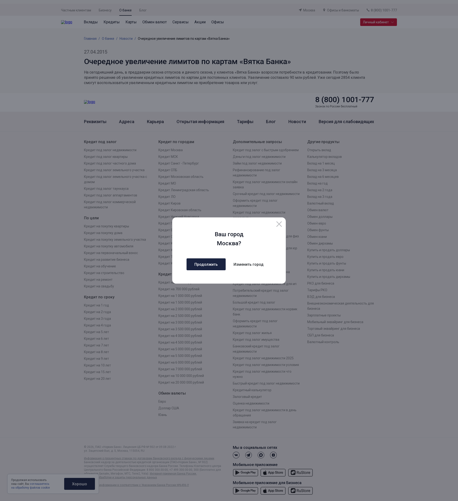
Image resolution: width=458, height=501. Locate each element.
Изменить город (249, 264)
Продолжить (206, 264)
